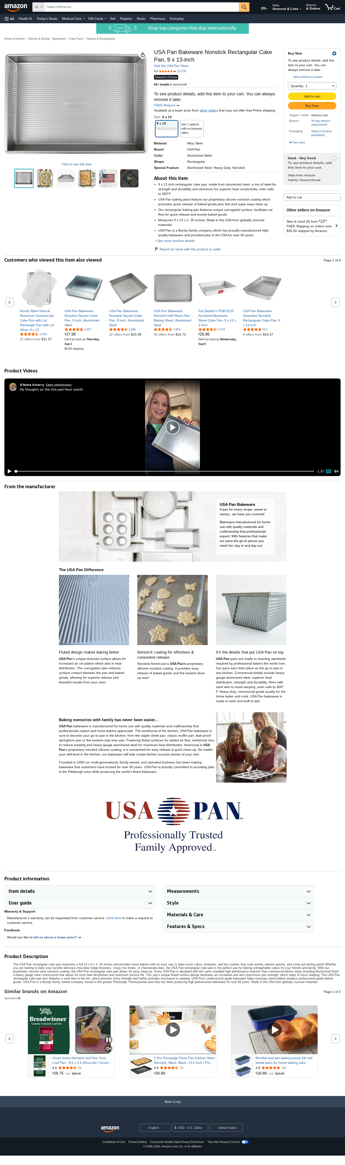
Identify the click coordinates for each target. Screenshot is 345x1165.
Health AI (25, 18)
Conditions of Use (113, 1142)
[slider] (164, 471)
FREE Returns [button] (165, 105)
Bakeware (59, 38)
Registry (126, 18)
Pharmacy (157, 18)
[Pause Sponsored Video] (108, 1040)
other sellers (209, 110)
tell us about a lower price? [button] (55, 937)
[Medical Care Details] (84, 18)
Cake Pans (76, 38)
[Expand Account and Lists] (300, 9)
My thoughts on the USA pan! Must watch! (51, 389)
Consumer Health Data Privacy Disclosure (177, 1142)
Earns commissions (59, 384)
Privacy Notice (138, 1142)
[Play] (8, 471)
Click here (113, 918)
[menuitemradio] (328, 471)
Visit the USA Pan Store (171, 66)
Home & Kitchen (14, 38)
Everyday (177, 18)
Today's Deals (47, 18)
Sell (112, 18)
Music (141, 18)
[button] (9, 18)
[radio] (24, 178)
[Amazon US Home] (110, 1129)
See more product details (176, 241)
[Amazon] (16, 7)
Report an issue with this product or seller (190, 249)
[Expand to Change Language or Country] (267, 8)
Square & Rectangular (101, 38)
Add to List (294, 197)
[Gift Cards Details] (105, 18)
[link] (39, 320)
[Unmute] (336, 471)
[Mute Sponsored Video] (108, 1049)
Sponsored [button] (10, 998)
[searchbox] (142, 7)
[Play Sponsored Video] (172, 1030)
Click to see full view (77, 164)
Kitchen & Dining (39, 38)
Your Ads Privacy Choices (223, 1142)
